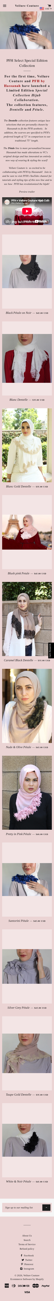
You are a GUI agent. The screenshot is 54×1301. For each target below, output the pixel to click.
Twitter (28, 1260)
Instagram (28, 1268)
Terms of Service (27, 1244)
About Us (27, 1235)
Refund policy (27, 1248)
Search (27, 1240)
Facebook (28, 1255)
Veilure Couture (27, 6)
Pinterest (28, 1264)
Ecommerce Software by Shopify (27, 1279)
